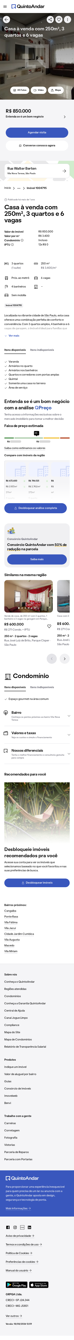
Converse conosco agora (39, 145)
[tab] (15, 350)
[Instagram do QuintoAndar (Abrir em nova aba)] (15, 1227)
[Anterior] (52, 659)
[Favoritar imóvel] (59, 19)
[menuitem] (10, 188)
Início (7, 188)
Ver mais (14, 336)
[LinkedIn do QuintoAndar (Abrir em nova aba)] (29, 1227)
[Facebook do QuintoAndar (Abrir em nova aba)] (8, 1227)
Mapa (58, 90)
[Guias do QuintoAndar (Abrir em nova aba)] (22, 1227)
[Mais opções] (67, 19)
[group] (28, 614)
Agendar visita (37, 132)
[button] (37, 716)
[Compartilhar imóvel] (50, 19)
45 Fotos (21, 90)
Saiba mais (37, 559)
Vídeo (41, 90)
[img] (28, 596)
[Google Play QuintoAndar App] (17, 1285)
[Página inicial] (28, 6)
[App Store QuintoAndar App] (38, 1285)
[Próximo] (65, 659)
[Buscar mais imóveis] (6, 19)
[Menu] (5, 6)
